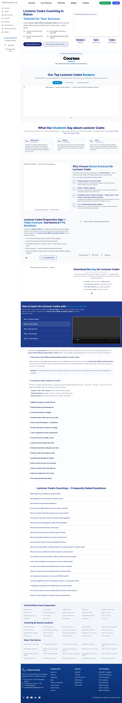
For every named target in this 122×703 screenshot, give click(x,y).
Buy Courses (106, 3)
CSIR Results (57, 82)
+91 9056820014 (29, 685)
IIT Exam (77, 675)
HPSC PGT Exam (106, 612)
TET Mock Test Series (29, 658)
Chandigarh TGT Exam (88, 615)
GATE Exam (85, 609)
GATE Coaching (86, 627)
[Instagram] (27, 697)
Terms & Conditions (57, 682)
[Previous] (25, 101)
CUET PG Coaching (68, 627)
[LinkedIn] (35, 697)
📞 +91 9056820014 (48, 258)
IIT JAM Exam (47, 609)
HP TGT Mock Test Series (50, 653)
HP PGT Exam (27, 612)
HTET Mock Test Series (49, 658)
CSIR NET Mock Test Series (31, 644)
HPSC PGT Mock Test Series (109, 649)
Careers (53, 675)
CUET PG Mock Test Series (70, 644)
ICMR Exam (78, 682)
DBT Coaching (103, 682)
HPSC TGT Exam (106, 615)
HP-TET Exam (66, 618)
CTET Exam (105, 618)
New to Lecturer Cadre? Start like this (43, 468)
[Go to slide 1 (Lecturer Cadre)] (70, 117)
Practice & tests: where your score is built (44, 417)
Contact (53, 690)
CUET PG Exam (67, 609)
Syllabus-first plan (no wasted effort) (43, 402)
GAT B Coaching (104, 677)
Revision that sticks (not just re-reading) (44, 427)
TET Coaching (27, 636)
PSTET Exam (85, 618)
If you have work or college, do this (42, 438)
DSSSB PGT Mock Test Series (90, 649)
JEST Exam (78, 685)
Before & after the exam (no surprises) (43, 463)
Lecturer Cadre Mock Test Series (70, 649)
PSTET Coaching (86, 636)
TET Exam (26, 618)
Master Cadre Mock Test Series (71, 653)
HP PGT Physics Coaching (50, 630)
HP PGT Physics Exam (49, 612)
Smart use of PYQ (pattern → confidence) (44, 422)
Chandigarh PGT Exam (30, 615)
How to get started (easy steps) (41, 478)
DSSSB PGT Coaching (88, 630)
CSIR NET (78, 672)
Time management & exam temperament (44, 432)
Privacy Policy (55, 685)
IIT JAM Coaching (48, 627)
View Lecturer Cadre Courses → (56, 44)
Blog (52, 680)
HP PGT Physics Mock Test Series (50, 649)
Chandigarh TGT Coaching (89, 633)
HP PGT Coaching (28, 630)
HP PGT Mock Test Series (31, 649)
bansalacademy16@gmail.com (33, 687)
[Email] (39, 697)
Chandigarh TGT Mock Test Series (89, 654)
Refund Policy (55, 688)
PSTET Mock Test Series (88, 658)
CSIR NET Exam (28, 609)
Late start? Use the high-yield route (42, 443)
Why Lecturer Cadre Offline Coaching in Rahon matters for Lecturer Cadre (55, 357)
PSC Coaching (103, 680)
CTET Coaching (106, 636)
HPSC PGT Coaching (107, 630)
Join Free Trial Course (33, 44)
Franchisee (54, 677)
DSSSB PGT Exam (87, 612)
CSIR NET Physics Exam (108, 609)
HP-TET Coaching (67, 636)
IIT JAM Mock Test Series (50, 644)
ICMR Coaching (104, 685)
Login (117, 3)
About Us (53, 672)
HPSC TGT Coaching (107, 633)
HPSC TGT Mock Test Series (109, 653)
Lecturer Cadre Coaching (69, 630)
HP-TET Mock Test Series (69, 658)
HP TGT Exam (47, 615)
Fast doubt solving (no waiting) (41, 412)
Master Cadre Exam (68, 615)
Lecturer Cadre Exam (68, 612)
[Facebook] (23, 697)
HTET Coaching (47, 636)
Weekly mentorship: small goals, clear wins (45, 448)
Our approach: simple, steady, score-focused (45, 380)
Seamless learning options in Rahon (42, 458)
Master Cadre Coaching (69, 633)
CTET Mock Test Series (108, 658)
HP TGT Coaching (48, 633)
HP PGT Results (69, 82)
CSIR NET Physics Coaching (109, 627)
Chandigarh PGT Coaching (31, 633)
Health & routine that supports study (43, 453)
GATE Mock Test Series (88, 644)
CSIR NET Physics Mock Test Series (109, 645)
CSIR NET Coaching (29, 627)
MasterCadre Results (83, 82)
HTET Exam (46, 618)
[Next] (118, 101)
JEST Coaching (103, 688)
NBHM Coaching (104, 690)
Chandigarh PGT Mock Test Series (31, 654)
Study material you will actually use (42, 407)
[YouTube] (31, 697)
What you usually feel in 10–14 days (42, 473)
